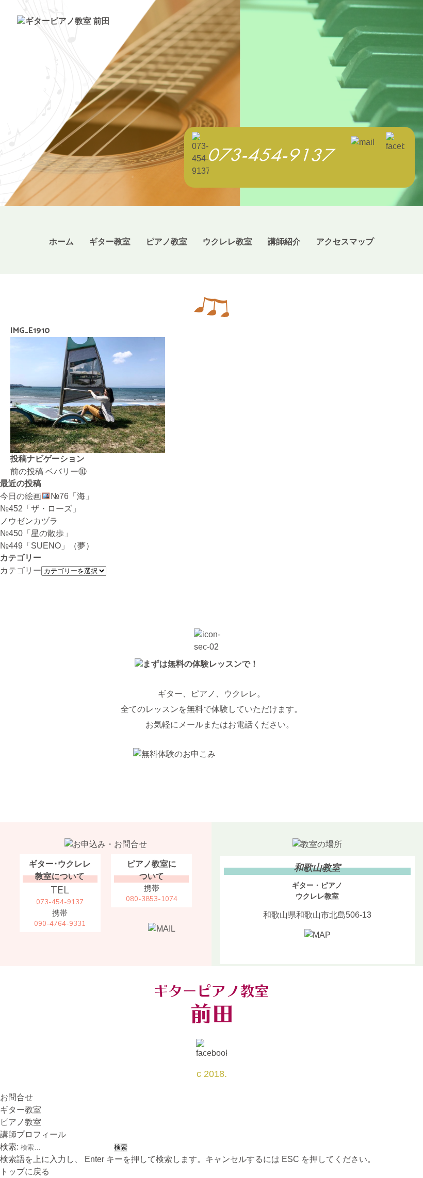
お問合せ (16, 1097)
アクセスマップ (345, 241)
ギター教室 (110, 241)
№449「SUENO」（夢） (47, 545)
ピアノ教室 (166, 241)
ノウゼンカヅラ (29, 521)
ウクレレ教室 (227, 241)
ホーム (61, 241)
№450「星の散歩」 (36, 533)
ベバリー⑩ (48, 471)
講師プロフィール (33, 1134)
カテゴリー (20, 570)
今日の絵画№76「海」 (46, 496)
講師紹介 (284, 241)
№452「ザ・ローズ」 (40, 508)
